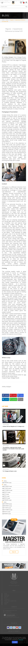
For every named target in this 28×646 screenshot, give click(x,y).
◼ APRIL (6, 496)
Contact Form (8, 612)
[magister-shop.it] (14, 3)
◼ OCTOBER (7, 488)
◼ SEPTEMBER (7, 490)
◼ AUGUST (6, 492)
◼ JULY (6, 494)
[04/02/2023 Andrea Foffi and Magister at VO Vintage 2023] (14, 428)
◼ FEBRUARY (7, 482)
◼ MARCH (6, 498)
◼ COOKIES (5, 602)
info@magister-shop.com (11, 610)
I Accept (15, 642)
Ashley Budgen (8, 57)
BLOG (7, 19)
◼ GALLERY (5, 596)
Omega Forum (15, 378)
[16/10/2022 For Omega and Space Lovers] (14, 473)
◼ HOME (4, 593)
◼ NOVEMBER (7, 505)
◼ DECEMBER (7, 486)
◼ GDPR (4, 603)
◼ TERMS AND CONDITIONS (9, 600)
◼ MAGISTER (5, 595)
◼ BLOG (4, 598)
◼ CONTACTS (6, 599)
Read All (14, 551)
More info (21, 639)
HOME (3, 19)
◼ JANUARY (7, 513)
